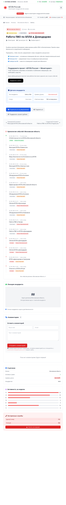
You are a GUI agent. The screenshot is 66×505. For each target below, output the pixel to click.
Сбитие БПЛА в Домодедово (18, 240)
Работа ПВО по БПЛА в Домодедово (20, 231)
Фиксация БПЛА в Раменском (18, 147)
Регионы (13, 22)
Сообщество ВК (13, 61)
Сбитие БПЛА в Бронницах (17, 203)
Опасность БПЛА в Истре (17, 268)
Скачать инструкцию (34, 427)
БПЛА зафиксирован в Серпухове (19, 259)
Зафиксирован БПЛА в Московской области (23, 185)
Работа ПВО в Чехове (16, 222)
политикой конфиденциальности (16, 350)
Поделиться (39, 109)
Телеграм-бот (13, 59)
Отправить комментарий (17, 345)
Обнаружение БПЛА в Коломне (19, 175)
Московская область (23, 22)
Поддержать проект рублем (18, 114)
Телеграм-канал (14, 56)
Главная (7, 22)
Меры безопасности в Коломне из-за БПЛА (22, 157)
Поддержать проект (15, 80)
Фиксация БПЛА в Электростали (19, 166)
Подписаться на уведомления (19, 109)
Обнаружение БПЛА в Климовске (19, 213)
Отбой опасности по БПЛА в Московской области (24, 138)
